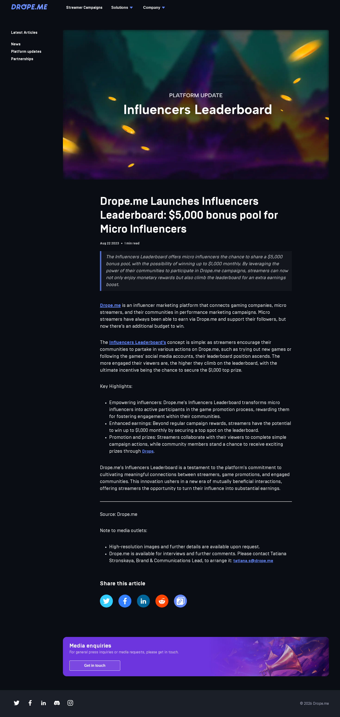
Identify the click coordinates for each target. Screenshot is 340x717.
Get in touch (94, 665)
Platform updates (26, 51)
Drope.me (110, 305)
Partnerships (22, 59)
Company (151, 7)
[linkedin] (143, 601)
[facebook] (124, 601)
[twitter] (106, 601)
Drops (148, 451)
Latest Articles (24, 32)
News (16, 44)
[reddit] (161, 601)
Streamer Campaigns (84, 7)
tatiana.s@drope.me (253, 561)
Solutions (119, 7)
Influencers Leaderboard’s (137, 342)
